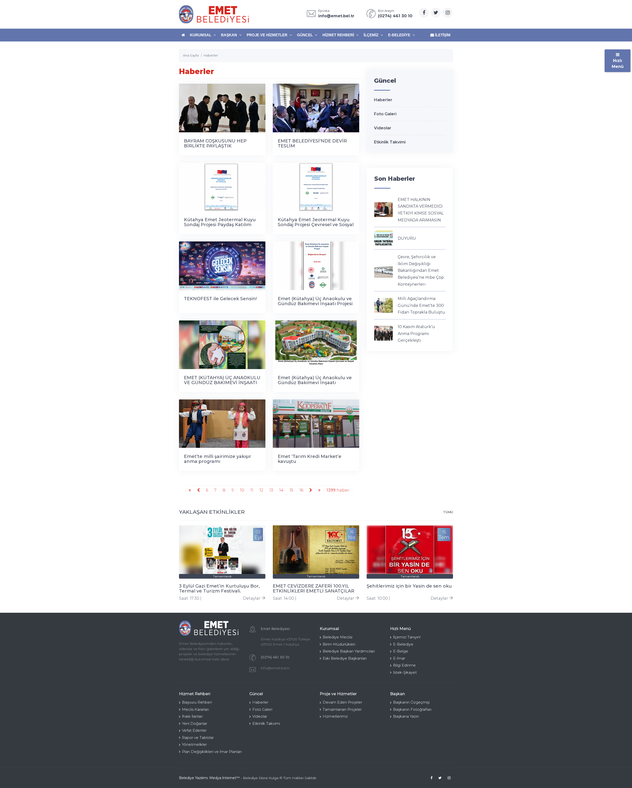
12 (261, 490)
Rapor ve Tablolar (198, 737)
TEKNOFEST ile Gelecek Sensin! (220, 298)
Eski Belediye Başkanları (345, 658)
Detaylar (252, 598)
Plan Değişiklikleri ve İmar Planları (212, 751)
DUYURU (407, 238)
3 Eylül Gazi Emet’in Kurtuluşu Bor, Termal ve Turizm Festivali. (219, 588)
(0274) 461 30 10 (275, 657)
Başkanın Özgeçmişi (411, 702)
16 (301, 490)
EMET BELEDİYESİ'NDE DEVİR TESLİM (312, 143)
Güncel (305, 35)
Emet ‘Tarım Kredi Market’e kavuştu (309, 459)
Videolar (382, 128)
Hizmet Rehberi (338, 35)
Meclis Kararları (195, 709)
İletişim (442, 35)
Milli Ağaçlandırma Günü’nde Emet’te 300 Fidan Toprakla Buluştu (421, 305)
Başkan (229, 35)
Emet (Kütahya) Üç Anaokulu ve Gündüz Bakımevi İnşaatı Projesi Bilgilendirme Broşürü (315, 303)
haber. (338, 490)
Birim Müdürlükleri (339, 644)
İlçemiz (371, 35)
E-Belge (400, 651)
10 (242, 490)
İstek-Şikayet (405, 672)
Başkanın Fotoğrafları (412, 709)
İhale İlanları (192, 716)
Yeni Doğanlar (194, 723)
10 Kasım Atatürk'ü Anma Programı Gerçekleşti (416, 333)
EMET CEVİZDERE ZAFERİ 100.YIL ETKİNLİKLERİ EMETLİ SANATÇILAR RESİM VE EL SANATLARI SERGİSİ (313, 591)
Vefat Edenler (194, 730)
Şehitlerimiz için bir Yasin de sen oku (409, 586)
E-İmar (399, 658)
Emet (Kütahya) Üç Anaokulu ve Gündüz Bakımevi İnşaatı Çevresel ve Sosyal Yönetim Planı (316, 382)
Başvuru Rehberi (197, 702)
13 (271, 490)
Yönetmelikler (194, 744)
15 (291, 490)
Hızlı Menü (618, 63)
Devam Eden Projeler (342, 702)
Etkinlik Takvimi (390, 142)
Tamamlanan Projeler (342, 709)
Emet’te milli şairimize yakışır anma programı (217, 459)
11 (251, 490)
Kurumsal (201, 35)
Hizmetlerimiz (335, 716)
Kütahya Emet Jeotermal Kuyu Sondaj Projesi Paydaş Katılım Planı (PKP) (220, 224)
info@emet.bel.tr (275, 668)
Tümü (448, 512)
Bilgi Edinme (404, 665)
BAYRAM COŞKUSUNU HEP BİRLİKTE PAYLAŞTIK (215, 143)
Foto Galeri (385, 114)
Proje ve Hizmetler (267, 35)
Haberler (383, 100)
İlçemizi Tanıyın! (406, 637)
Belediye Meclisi (337, 637)
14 (281, 490)
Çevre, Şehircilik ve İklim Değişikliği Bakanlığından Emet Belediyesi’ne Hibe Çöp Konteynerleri (421, 270)
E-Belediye (399, 35)
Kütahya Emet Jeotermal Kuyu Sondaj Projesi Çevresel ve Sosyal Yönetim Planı (316, 224)
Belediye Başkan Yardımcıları (349, 651)
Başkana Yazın (406, 716)
